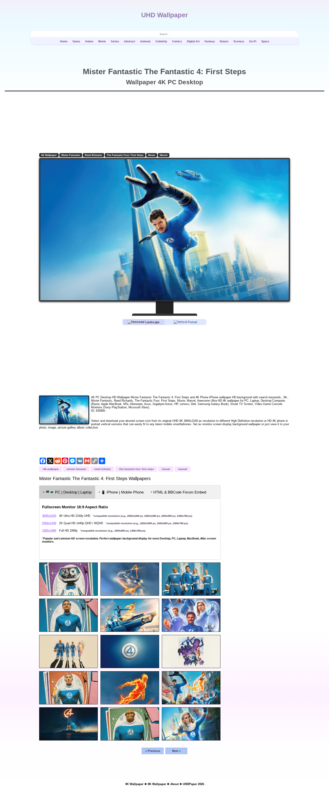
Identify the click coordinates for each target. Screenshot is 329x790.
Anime (89, 41)
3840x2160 (49, 515)
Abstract (129, 41)
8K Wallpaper (157, 784)
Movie (102, 41)
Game (76, 41)
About (174, 784)
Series (115, 41)
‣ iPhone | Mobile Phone (121, 492)
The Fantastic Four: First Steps (125, 155)
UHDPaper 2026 (193, 784)
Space (265, 41)
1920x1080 (49, 530)
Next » (176, 751)
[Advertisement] (164, 360)
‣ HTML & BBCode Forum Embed (178, 492)
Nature (224, 41)
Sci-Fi (252, 41)
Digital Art (193, 41)
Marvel (163, 155)
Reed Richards (93, 155)
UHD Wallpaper (164, 15)
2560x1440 (49, 523)
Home (64, 41)
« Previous (152, 751)
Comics (177, 41)
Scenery (238, 41)
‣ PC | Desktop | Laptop (67, 492)
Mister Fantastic (70, 155)
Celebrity (161, 41)
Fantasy (210, 41)
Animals (145, 41)
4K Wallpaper (49, 155)
